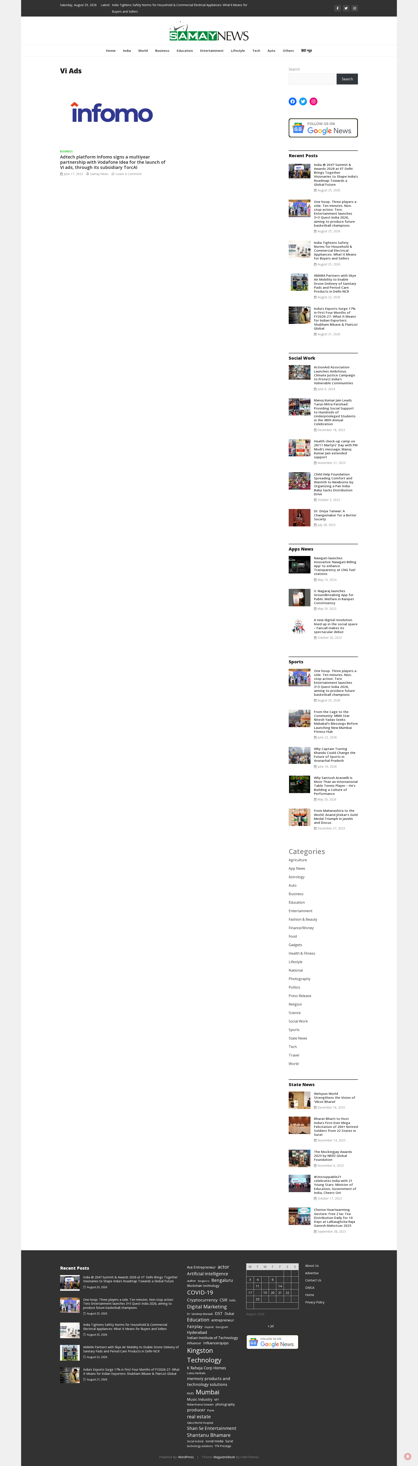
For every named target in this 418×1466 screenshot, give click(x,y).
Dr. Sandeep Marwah (200, 1314)
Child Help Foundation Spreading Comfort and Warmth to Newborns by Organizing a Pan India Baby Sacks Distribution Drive (333, 484)
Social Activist (195, 1441)
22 (287, 1293)
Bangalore (203, 1280)
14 (280, 1286)
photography (225, 1404)
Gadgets (295, 944)
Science (295, 1012)
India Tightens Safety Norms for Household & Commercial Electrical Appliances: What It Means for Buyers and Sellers (335, 250)
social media (214, 1441)
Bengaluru (222, 1280)
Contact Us (313, 1280)
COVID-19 (200, 1292)
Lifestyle (238, 50)
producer (196, 1410)
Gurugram (222, 1327)
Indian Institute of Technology (212, 1337)
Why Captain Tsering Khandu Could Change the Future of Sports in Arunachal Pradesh (335, 754)
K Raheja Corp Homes (206, 1367)
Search (294, 69)
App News (297, 868)
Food (293, 936)
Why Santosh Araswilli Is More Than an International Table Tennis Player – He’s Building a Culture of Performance (336, 785)
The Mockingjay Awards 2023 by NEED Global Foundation (333, 1155)
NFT (216, 1400)
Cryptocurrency (202, 1300)
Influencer (194, 1343)
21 (280, 1293)
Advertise (312, 1273)
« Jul (271, 1326)
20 (272, 1293)
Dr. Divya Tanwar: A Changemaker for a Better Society (335, 515)
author (191, 1281)
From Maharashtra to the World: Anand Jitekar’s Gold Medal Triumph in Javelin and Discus (336, 816)
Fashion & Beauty (303, 919)
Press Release (300, 995)
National (296, 970)
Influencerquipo (216, 1343)
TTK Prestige (223, 1446)
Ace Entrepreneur (201, 1267)
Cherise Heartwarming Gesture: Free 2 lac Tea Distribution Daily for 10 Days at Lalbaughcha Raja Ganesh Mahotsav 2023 (334, 1217)
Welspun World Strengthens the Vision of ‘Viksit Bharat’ (334, 1097)
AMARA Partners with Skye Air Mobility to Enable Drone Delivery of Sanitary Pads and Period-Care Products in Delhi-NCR (335, 283)
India (127, 50)
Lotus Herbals (196, 1373)
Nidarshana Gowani (200, 1404)
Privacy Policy (314, 1302)
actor (223, 1267)
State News (298, 1038)
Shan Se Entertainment (211, 1428)
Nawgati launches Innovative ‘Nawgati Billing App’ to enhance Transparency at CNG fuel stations (335, 566)
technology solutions (200, 1446)
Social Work (298, 1021)
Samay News (99, 174)
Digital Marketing (207, 1306)
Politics (294, 987)
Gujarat (209, 1327)
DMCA (309, 1288)
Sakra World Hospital (200, 1423)
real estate (199, 1416)
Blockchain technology (203, 1285)
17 (250, 1293)
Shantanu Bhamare (209, 1435)
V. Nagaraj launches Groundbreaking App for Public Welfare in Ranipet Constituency (334, 597)
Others (288, 50)
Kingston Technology (204, 1355)
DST (219, 1313)
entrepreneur (222, 1320)
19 (265, 1293)
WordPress (186, 1457)
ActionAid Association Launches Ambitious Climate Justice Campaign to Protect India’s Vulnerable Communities (334, 375)
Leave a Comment (129, 174)
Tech (256, 50)
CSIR (223, 1300)
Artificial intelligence (207, 1274)
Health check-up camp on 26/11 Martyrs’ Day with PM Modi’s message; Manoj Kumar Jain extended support (335, 449)
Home (111, 50)
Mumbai (207, 1392)
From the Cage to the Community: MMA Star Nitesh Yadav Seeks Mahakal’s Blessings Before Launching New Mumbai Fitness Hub (336, 721)
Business (162, 50)
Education (185, 50)
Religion (295, 1004)
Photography (299, 978)
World (143, 50)
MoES (190, 1393)
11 (257, 1286)
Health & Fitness (302, 953)
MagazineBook (224, 1457)
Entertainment (212, 50)
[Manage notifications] (407, 1456)
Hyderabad (197, 1332)
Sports (294, 1029)
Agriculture (298, 860)
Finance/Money (301, 927)
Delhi (232, 1300)
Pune (210, 1410)
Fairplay (194, 1326)
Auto (271, 50)
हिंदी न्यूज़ (306, 50)
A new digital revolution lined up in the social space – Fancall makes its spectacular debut (335, 626)
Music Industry (199, 1399)
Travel (294, 1055)
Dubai (229, 1313)
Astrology (297, 877)
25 (257, 1299)
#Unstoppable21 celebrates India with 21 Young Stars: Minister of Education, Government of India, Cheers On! (335, 1184)
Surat (229, 1441)
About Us (312, 1266)
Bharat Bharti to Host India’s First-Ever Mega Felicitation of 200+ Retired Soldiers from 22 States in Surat (336, 1126)
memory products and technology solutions (208, 1381)
